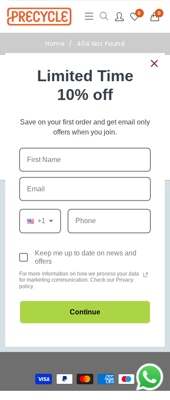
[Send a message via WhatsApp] (150, 377)
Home (55, 43)
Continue (85, 312)
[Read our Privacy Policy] (145, 274)
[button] (157, 16)
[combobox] (40, 221)
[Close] (154, 63)
